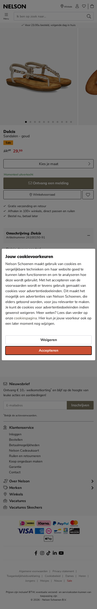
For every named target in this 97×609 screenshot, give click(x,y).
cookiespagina (25, 318)
